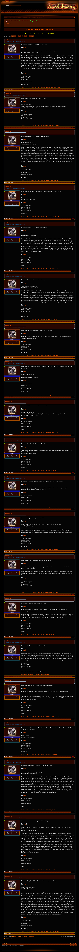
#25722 (72, 127)
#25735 (72, 676)
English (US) (5, 943)
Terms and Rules (73, 945)
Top (73, 943)
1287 (22, 36)
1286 (20, 36)
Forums (5, 12)
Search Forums (7, 14)
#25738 (72, 812)
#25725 (72, 270)
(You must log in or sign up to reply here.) (67, 936)
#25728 (72, 397)
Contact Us (64, 943)
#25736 (72, 718)
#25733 (72, 594)
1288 (24, 36)
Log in (7, 1)
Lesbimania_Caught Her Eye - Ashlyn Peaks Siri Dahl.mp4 (35, 674)
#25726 (72, 321)
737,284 (7, 57)
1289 (26, 36)
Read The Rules (9, 24)
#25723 (72, 182)
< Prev (12, 36)
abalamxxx (25, 31)
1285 (19, 36)
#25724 (72, 218)
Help (68, 943)
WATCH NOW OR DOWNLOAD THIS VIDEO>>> (40, 87)
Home (71, 943)
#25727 (72, 357)
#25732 (72, 551)
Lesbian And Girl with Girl (13, 31)
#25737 (72, 756)
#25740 (72, 933)
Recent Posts (14, 14)
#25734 (72, 636)
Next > (32, 36)
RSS (75, 943)
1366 (30, 36)
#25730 (72, 472)
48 (16, 57)
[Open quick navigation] (74, 17)
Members (11, 12)
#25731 (72, 509)
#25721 (72, 89)
